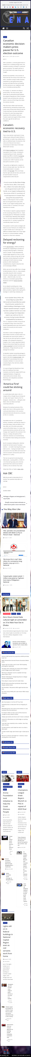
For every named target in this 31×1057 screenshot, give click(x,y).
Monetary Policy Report (18, 216)
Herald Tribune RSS (9, 747)
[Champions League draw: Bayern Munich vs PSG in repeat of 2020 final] (23, 778)
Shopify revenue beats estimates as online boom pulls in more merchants (14, 503)
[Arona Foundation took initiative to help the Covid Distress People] (8, 778)
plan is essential (8, 346)
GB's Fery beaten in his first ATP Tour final (12, 702)
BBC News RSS (8, 698)
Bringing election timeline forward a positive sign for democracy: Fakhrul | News (17, 4)
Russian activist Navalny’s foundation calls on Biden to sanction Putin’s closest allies (20, 643)
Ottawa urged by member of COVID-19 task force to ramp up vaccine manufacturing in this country (9, 1011)
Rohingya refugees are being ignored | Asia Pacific (14, 497)
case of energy (10, 246)
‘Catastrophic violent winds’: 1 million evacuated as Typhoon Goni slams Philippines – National (13, 579)
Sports (20, 786)
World (5, 37)
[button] (14, 418)
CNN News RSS (8, 742)
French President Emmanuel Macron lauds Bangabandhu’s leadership (9, 863)
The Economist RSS (9, 753)
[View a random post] (27, 28)
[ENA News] (3, 28)
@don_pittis (20, 469)
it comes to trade (17, 357)
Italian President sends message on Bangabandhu (9, 876)
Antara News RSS (9, 652)
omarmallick (16, 56)
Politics (5, 922)
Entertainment (7, 613)
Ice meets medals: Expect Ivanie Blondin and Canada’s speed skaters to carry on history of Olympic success (25, 863)
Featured (14, 613)
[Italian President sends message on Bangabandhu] (3, 878)
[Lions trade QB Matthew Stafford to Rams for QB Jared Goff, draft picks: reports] (19, 894)
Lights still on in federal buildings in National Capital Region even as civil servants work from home (8, 941)
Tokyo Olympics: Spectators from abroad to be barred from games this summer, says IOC (23, 841)
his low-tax (21, 156)
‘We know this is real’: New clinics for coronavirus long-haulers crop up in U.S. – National (12, 562)
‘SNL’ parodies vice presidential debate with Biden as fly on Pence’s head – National (14, 533)
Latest (19, 613)
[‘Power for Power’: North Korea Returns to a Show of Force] (5, 845)
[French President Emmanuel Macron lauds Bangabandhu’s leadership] (3, 864)
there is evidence (10, 150)
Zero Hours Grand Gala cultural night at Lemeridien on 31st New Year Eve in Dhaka (15, 621)
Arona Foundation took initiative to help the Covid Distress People (8, 802)
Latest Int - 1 (6, 784)
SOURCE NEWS (7, 490)
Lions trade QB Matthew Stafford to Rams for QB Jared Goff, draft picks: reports (25, 892)
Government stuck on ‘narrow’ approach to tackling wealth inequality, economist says (10, 1031)
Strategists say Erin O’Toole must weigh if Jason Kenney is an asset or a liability (10, 991)
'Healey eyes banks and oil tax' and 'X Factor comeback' (15, 716)
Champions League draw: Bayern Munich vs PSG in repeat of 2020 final (23, 799)
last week (12, 171)
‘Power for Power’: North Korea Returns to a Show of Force (11, 843)
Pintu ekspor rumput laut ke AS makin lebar (13, 681)
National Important (8, 786)
